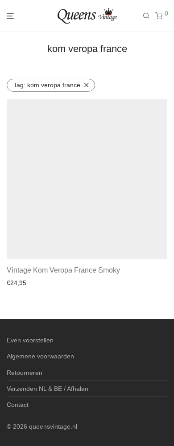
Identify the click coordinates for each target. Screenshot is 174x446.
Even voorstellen (30, 340)
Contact (18, 404)
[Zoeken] (149, 16)
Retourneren (24, 372)
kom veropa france (46, 84)
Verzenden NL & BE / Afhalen (47, 388)
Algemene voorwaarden (40, 356)
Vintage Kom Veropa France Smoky (63, 270)
